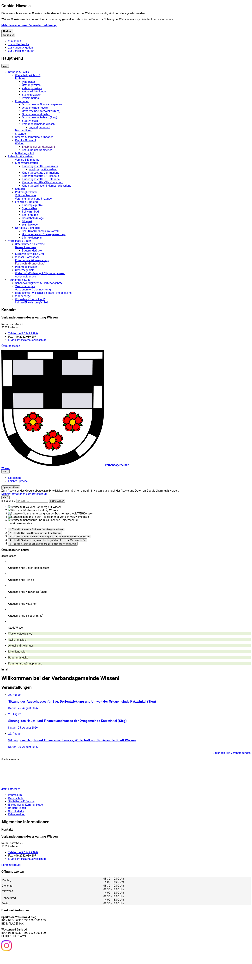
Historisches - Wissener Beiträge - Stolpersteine (43, 292)
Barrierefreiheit (17, 808)
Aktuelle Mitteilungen (34, 91)
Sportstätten (29, 208)
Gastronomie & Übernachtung (33, 289)
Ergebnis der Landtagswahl (38, 146)
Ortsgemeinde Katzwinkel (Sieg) (41, 111)
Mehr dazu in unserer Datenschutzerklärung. (29, 25)
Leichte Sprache (18, 481)
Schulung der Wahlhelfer (37, 150)
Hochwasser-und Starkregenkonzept (43, 234)
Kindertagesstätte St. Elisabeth (40, 176)
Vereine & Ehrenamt (27, 159)
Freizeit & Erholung (26, 201)
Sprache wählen (11, 487)
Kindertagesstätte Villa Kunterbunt (42, 182)
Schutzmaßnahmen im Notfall (40, 231)
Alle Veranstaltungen (238, 753)
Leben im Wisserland (20, 156)
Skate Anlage (30, 214)
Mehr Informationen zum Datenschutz (24, 493)
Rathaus (20, 78)
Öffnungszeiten (31, 85)
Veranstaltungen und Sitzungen (34, 198)
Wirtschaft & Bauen (20, 240)
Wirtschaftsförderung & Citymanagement (40, 273)
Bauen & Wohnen (25, 247)
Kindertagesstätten (26, 163)
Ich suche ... (8, 500)
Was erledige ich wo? (27, 75)
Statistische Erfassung (21, 801)
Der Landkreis (23, 130)
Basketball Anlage (33, 218)
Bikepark (27, 221)
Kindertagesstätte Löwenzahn (40, 166)
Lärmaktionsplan (32, 237)
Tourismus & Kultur (19, 279)
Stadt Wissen (30, 120)
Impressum (15, 795)
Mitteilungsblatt (24, 153)
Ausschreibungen (25, 276)
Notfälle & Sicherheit (27, 227)
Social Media (16, 811)
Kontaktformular (11, 864)
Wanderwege (30, 224)
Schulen (20, 189)
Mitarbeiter (28, 81)
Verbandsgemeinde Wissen (38, 124)
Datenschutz (15, 798)
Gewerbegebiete (24, 270)
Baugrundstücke (32, 250)
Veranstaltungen (25, 286)
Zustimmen (8, 35)
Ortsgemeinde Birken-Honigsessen (42, 104)
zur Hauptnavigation (20, 47)
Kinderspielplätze (32, 205)
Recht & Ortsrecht (25, 140)
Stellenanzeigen (31, 94)
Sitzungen (21, 133)
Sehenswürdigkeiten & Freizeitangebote (39, 283)
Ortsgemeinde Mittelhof (36, 114)
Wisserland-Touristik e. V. (30, 299)
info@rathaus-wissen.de (27, 340)
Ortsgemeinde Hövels (35, 107)
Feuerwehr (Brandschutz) (30, 263)
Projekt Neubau (31, 98)
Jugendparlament (39, 127)
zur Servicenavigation (21, 50)
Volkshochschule (25, 195)
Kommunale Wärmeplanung (32, 260)
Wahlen (19, 143)
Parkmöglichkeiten (26, 192)
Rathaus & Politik (18, 72)
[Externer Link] (6, 945)
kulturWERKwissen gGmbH (31, 302)
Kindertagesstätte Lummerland (40, 172)
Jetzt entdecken (10, 789)
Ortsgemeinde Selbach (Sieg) (39, 117)
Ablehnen (7, 31)
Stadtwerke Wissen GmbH (30, 253)
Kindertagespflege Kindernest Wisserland (46, 185)
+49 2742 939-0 (23, 333)
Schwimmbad (30, 211)
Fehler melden (16, 814)
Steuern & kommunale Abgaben (34, 137)
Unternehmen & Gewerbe (30, 244)
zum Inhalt (14, 41)
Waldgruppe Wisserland (43, 169)
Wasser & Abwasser (27, 257)
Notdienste (14, 477)
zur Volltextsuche (18, 44)
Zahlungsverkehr (32, 88)
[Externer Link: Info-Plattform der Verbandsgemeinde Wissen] (19, 957)
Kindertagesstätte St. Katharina (41, 179)
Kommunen (22, 101)
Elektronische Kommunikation (26, 804)
